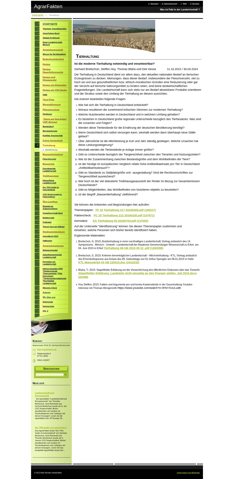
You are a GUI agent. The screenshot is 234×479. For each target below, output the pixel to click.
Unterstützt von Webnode (188, 473)
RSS (185, 4)
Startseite (154, 4)
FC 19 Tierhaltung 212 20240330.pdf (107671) (124, 215)
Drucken (195, 4)
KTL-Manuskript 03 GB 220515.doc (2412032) (108, 262)
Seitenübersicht (170, 4)
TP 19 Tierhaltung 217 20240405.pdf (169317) (125, 210)
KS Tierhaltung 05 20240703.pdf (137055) (120, 220)
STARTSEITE (37, 15)
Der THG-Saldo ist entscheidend (51, 427)
